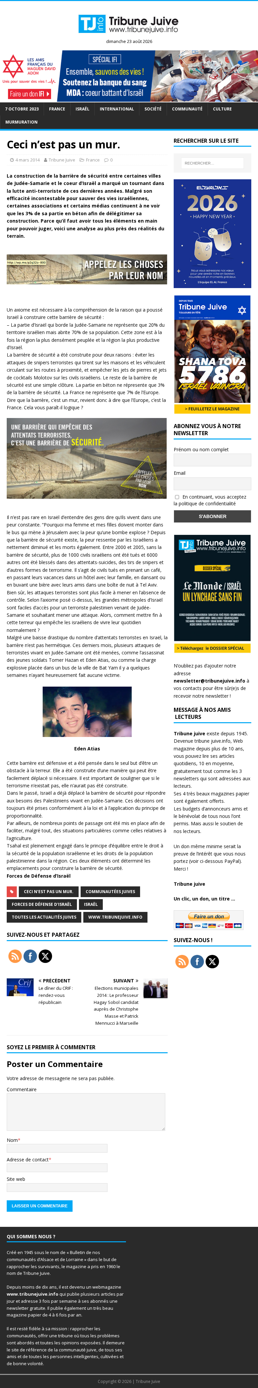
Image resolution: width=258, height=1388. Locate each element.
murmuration (21, 122)
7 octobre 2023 (22, 109)
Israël (82, 109)
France (57, 109)
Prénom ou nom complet (201, 449)
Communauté (187, 109)
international (117, 109)
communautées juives (110, 891)
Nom (12, 1140)
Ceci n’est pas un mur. (49, 891)
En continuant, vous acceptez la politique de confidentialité (210, 500)
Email (179, 473)
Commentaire (22, 1089)
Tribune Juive (62, 160)
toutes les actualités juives (44, 917)
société (153, 109)
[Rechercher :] (212, 163)
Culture (222, 109)
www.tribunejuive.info (115, 917)
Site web (16, 1179)
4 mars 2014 (27, 160)
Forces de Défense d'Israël (42, 904)
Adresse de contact (28, 1159)
